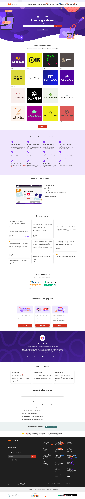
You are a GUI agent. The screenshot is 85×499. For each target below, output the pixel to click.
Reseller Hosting (46, 456)
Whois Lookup (45, 448)
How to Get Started (70, 454)
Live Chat (68, 448)
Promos (56, 476)
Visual (11, 7)
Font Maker (47, 352)
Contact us (10, 1)
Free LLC (70, 456)
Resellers (57, 471)
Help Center (69, 4)
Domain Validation (58, 464)
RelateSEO (69, 458)
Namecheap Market (46, 447)
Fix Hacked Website (59, 443)
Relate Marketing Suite (72, 457)
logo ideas (40, 206)
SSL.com (56, 462)
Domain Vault (58, 444)
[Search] (76, 1)
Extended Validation (58, 465)
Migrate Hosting (58, 457)
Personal (48, 48)
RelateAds (69, 462)
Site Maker (51, 352)
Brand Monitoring (70, 464)
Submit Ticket (69, 447)
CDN (56, 447)
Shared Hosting (46, 454)
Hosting (34, 4)
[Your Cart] (70, 1)
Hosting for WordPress (47, 455)
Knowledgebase (70, 444)
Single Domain (57, 467)
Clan (39, 48)
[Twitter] (9, 459)
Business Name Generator (71, 470)
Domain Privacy (58, 441)
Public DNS (57, 451)
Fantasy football (55, 48)
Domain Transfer (46, 442)
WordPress (40, 4)
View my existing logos (42, 29)
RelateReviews (70, 461)
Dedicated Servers (46, 458)
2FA (55, 450)
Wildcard (56, 468)
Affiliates (68, 476)
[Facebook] (12, 459)
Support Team (66, 374)
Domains (30, 4)
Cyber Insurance (59, 449)
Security (56, 4)
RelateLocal (69, 463)
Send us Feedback (70, 478)
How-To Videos (69, 445)
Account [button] (75, 4)
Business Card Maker (70, 471)
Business (43, 48)
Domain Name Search (47, 441)
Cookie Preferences (74, 483)
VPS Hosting (45, 457)
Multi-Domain (57, 469)
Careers (68, 474)
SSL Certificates (58, 461)
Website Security (59, 442)
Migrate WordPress (46, 467)
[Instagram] (16, 459)
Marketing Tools (50, 4)
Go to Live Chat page (52, 426)
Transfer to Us (62, 4)
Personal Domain (46, 445)
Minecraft (34, 48)
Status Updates (69, 443)
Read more (25, 325)
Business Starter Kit (71, 455)
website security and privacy (19, 374)
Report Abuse (69, 449)
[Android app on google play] (66, 495)
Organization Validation (59, 463)
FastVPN (58, 448)
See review (27, 236)
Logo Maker (69, 469)
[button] (42, 395)
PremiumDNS (45, 449)
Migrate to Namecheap (47, 461)
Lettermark (29, 48)
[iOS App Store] (73, 495)
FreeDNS (44, 450)
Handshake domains (47, 444)
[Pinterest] (19, 459)
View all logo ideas (42, 126)
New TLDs (45, 443)
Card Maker (56, 352)
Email (44, 4)
